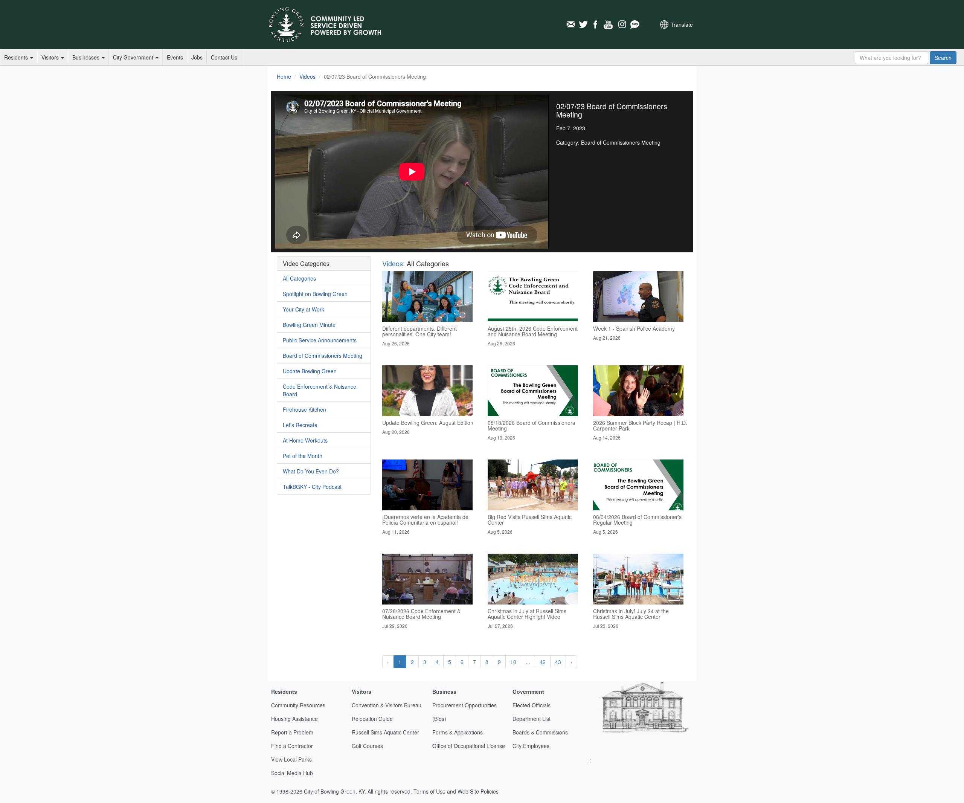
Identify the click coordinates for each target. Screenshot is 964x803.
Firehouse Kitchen (304, 409)
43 (558, 662)
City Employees (531, 746)
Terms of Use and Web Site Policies (456, 791)
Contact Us (224, 57)
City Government (134, 57)
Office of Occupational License (468, 746)
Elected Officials (532, 705)
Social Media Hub (292, 773)
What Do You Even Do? (311, 471)
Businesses (86, 57)
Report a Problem (292, 732)
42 (543, 662)
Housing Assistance (294, 718)
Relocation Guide (372, 718)
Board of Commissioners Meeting (322, 355)
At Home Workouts (305, 440)
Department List (532, 718)
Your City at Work (303, 309)
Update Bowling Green (310, 371)
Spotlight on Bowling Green (315, 294)
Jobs (197, 57)
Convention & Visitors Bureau (386, 705)
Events (175, 57)
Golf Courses (367, 746)
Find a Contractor (292, 746)
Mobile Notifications (634, 24)
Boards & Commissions (540, 732)
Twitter (583, 24)
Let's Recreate (300, 425)
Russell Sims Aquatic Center (385, 732)
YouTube (609, 24)
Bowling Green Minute (309, 324)
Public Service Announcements (320, 340)
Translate (682, 24)
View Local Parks (291, 759)
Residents (16, 57)
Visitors (50, 57)
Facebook (596, 24)
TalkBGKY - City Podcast (312, 486)
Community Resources (298, 705)
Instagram (621, 24)
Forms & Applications (457, 732)
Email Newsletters (570, 24)
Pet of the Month (302, 456)
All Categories (299, 278)
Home (284, 76)
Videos (307, 76)
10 (513, 662)
